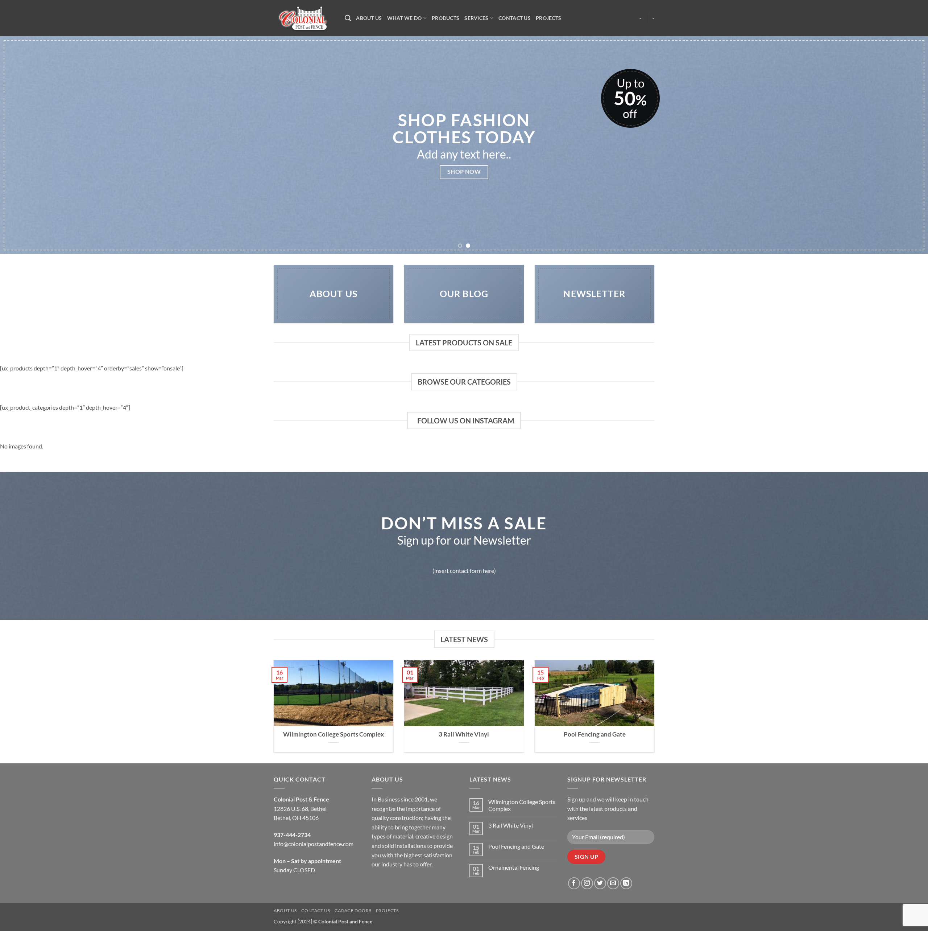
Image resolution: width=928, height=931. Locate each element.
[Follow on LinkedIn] (626, 883)
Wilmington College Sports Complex (333, 734)
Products (445, 18)
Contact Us (514, 18)
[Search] (348, 18)
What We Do (404, 18)
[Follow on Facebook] (574, 883)
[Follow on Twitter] (600, 883)
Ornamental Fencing (513, 867)
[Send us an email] (613, 883)
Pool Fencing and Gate (595, 734)
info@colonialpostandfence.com (313, 843)
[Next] (900, 145)
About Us (369, 18)
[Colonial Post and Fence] (304, 18)
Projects (548, 18)
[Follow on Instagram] (587, 883)
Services (476, 18)
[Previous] (27, 145)
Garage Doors (353, 910)
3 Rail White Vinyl (464, 734)
